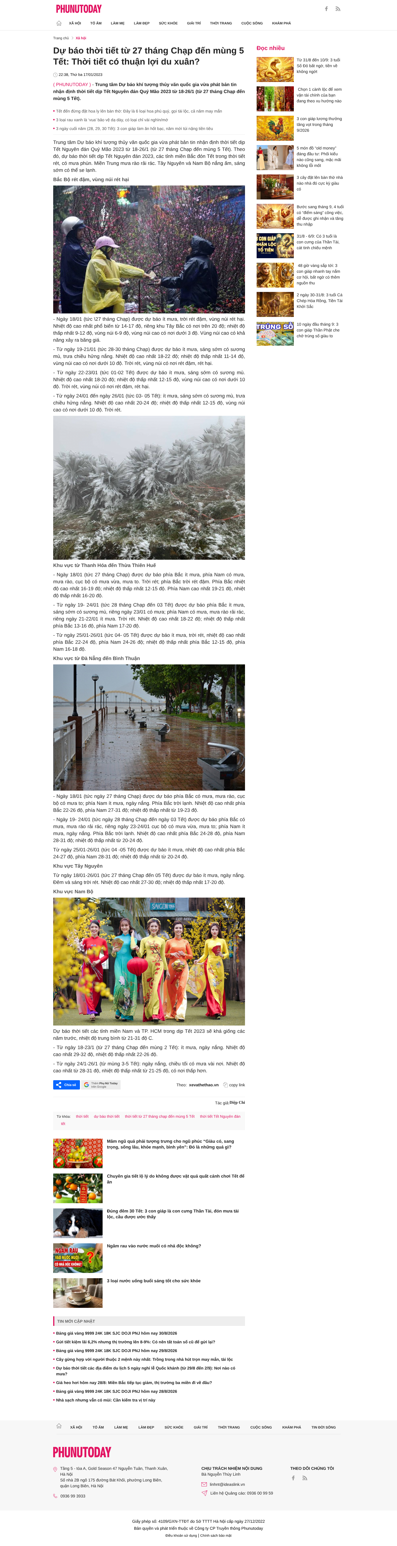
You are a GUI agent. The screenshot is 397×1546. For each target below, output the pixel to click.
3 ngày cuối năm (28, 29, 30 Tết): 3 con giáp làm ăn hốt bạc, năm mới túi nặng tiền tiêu (134, 128)
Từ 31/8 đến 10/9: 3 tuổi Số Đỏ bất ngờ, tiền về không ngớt (318, 66)
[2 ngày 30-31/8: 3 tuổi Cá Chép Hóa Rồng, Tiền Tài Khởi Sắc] (275, 304)
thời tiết (82, 1116)
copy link (237, 1085)
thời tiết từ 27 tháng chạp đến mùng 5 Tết (160, 1116)
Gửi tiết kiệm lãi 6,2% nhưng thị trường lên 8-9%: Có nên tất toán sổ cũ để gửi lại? (135, 1342)
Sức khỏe (168, 23)
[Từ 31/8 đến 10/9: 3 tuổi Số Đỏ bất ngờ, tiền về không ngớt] (275, 69)
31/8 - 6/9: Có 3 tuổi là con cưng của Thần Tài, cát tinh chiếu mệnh (318, 242)
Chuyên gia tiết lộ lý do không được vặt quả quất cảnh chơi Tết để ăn (175, 1179)
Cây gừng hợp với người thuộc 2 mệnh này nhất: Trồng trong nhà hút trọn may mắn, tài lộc (144, 1359)
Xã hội (75, 23)
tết (63, 1123)
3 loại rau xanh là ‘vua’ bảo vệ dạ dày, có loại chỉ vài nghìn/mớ (112, 119)
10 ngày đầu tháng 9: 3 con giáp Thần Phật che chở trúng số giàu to (318, 330)
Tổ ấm (96, 23)
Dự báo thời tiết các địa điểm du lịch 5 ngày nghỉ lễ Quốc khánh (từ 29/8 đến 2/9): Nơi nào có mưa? (145, 1371)
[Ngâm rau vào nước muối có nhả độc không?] (78, 1258)
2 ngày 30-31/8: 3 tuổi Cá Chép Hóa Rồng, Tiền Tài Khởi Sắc (320, 301)
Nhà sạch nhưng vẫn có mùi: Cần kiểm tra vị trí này (105, 1400)
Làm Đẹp (142, 23)
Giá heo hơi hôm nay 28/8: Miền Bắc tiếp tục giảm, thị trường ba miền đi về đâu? (134, 1382)
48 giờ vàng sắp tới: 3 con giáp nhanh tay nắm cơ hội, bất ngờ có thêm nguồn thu (318, 274)
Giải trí (194, 23)
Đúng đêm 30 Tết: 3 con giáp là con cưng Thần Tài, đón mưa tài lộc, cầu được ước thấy (173, 1214)
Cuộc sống (252, 23)
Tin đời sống (324, 1427)
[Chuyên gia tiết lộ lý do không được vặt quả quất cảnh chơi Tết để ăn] (78, 1188)
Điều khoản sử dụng (181, 1535)
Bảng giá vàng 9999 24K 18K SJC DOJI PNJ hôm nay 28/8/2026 (116, 1391)
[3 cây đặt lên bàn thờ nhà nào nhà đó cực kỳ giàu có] (275, 186)
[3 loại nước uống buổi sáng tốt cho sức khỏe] (78, 1293)
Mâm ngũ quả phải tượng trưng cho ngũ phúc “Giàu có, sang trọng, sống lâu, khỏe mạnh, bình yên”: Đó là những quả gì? (170, 1144)
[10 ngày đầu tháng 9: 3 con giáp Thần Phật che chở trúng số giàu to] (275, 333)
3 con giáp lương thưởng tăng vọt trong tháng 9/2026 (319, 124)
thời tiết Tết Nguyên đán (220, 1116)
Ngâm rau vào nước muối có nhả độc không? (154, 1246)
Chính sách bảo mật (215, 1535)
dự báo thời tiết (106, 1116)
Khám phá (281, 23)
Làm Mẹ (118, 23)
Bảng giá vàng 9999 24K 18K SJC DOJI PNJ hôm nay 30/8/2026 (116, 1333)
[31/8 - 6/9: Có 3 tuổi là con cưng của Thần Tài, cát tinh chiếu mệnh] (275, 245)
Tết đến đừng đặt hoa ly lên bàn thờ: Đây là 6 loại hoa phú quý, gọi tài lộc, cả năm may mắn (139, 111)
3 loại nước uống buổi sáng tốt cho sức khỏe (154, 1280)
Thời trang (221, 23)
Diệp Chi (237, 1103)
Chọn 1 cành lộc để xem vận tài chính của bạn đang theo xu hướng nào (319, 95)
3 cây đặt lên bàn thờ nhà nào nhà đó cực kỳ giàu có (320, 183)
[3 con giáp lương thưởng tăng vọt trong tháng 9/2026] (275, 128)
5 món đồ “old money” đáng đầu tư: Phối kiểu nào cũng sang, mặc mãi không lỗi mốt (319, 157)
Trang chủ (61, 38)
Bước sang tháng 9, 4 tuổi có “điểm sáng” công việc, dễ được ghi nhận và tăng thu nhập (320, 215)
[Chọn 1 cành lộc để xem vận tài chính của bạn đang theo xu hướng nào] (275, 98)
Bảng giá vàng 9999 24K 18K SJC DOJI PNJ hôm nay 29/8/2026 (116, 1350)
